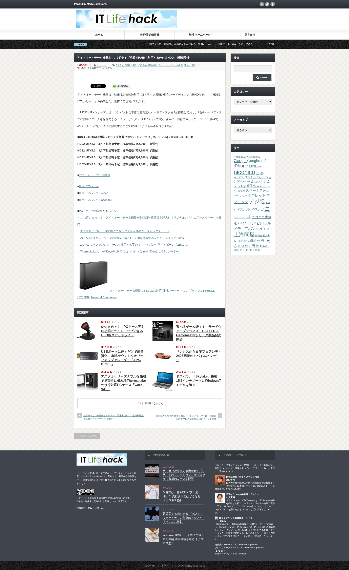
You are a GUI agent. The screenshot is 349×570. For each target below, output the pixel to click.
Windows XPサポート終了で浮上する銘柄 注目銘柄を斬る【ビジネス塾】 (183, 539)
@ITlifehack (240, 553)
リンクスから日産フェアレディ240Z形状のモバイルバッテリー (198, 356)
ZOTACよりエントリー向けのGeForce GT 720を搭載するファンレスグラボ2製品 (132, 238)
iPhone (241, 165)
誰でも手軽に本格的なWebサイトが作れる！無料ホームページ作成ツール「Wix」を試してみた (184, 44)
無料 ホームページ (200, 34)
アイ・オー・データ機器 (170, 65)
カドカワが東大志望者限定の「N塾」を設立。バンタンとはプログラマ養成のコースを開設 (184, 474)
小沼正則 (241, 241)
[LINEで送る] (120, 85)
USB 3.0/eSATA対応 (147, 65)
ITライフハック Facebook (95, 199)
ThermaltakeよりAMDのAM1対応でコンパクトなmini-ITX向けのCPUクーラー (129, 251)
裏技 (255, 246)
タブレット (257, 196)
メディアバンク (246, 228)
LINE (253, 166)
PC (257, 173)
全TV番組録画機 (149, 34)
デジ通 (257, 201)
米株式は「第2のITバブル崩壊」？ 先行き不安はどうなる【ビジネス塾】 (181, 496)
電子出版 (244, 250)
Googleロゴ (256, 161)
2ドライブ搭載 (123, 65)
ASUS (249, 157)
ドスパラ (243, 209)
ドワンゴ (257, 209)
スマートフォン (258, 190)
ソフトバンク (240, 196)
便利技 (258, 235)
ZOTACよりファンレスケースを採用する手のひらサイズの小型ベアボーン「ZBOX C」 (135, 244)
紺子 (248, 246)
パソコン (101, 65)
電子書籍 (254, 249)
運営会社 (250, 34)
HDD (133, 65)
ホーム (99, 34)
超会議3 (264, 246)
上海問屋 (244, 234)
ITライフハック (89, 186)
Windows (245, 181)
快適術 (251, 241)
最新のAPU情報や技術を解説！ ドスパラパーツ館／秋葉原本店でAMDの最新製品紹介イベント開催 (186, 417)
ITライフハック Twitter (93, 193)
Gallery (256, 157)
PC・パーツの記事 (91, 210)
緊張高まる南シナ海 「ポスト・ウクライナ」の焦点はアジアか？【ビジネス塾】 (184, 517)
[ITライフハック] (126, 27)
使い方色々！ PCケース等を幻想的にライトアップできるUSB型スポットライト (122, 331)
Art (244, 157)
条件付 (104, 497)
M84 (260, 166)
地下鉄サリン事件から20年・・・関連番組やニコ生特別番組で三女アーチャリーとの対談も (113, 417)
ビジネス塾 (264, 223)
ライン (264, 228)
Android (238, 156)
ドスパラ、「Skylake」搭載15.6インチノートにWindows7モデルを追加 (198, 381)
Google (240, 160)
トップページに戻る (87, 436)
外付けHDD (190, 65)
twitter (267, 4)
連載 (236, 249)
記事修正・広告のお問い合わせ (92, 508)
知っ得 (241, 246)
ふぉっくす (258, 181)
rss (262, 4)
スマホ (241, 190)
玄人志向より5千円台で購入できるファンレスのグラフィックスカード (124, 231)
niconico (244, 172)
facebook (272, 4)
